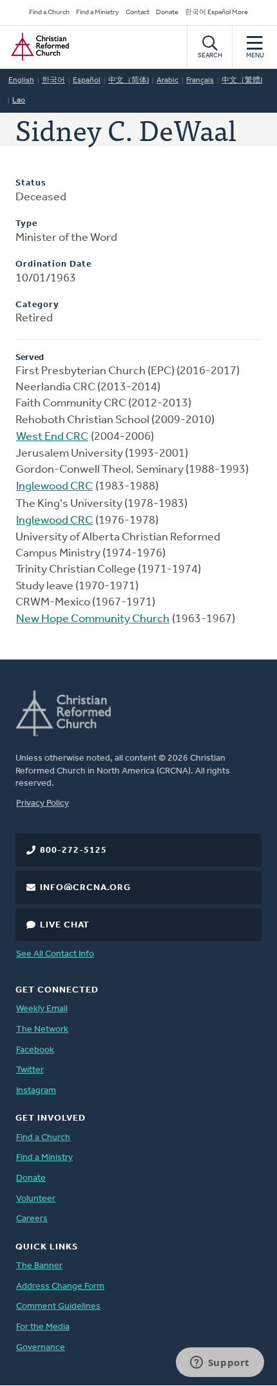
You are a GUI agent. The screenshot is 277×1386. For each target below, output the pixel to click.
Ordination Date (53, 264)
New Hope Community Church (92, 619)
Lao (18, 100)
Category (37, 305)
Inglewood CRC (54, 487)
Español (86, 80)
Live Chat (65, 925)
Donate (167, 12)
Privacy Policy (42, 803)
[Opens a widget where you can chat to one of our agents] (219, 1363)
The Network (42, 1029)
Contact (137, 12)
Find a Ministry (97, 12)
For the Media (43, 1327)
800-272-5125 (73, 850)
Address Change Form (60, 1286)
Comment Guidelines (58, 1306)
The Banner (39, 1266)
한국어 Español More (216, 12)
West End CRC (52, 437)
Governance (40, 1348)
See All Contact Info (55, 954)
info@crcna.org (85, 888)
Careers (32, 1219)
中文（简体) (128, 80)
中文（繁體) (242, 80)
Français (200, 80)
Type (26, 224)
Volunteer (35, 1199)
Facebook (35, 1050)
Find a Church (49, 12)
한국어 (53, 80)
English (21, 80)
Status (30, 183)
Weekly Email (42, 1009)
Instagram (36, 1091)
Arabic (167, 80)
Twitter (30, 1070)
